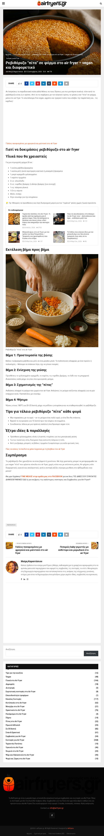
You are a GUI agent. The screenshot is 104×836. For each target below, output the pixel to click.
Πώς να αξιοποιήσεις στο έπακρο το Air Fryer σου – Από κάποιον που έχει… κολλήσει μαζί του (81, 216)
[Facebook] (52, 815)
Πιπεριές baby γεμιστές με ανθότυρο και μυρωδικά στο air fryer (73, 550)
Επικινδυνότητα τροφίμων (17, 695)
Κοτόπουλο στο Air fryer (16, 703)
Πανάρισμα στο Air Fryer (16, 714)
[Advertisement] (52, 123)
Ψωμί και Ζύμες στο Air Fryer (18, 759)
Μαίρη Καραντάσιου (16, 72)
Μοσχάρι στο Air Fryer (15, 706)
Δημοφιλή (10, 684)
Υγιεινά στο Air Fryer (14, 747)
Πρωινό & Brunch (13, 725)
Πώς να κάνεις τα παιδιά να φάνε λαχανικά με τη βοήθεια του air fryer (35, 449)
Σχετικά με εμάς (40, 833)
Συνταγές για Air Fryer (12, 58)
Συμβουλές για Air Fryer (16, 736)
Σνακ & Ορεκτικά (13, 732)
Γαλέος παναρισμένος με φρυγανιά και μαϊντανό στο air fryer (31, 143)
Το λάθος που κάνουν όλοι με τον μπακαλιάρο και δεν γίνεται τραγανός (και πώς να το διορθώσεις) (80, 235)
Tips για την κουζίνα (14, 673)
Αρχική (29, 833)
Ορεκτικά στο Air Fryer (15, 710)
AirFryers (70, 828)
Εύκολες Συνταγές (13, 699)
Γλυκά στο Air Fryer (14, 680)
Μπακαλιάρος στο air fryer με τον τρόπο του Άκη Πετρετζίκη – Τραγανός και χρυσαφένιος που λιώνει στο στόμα (35, 235)
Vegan (8, 677)
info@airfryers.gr (57, 808)
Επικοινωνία (71, 833)
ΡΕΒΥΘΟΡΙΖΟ (11, 525)
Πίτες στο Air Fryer (14, 721)
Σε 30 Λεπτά (11, 729)
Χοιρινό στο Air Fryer (15, 751)
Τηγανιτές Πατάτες (14, 744)
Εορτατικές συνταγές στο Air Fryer (21, 692)
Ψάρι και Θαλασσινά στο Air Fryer (20, 755)
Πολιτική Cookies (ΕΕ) (56, 833)
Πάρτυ (8, 718)
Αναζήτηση (10, 649)
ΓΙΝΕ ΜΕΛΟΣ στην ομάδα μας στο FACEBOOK (41, 476)
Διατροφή (10, 688)
